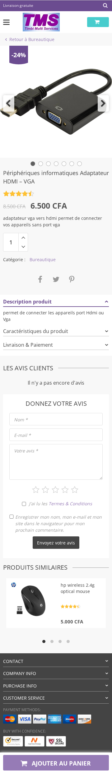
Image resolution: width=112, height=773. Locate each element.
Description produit (27, 301)
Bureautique (43, 259)
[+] (23, 237)
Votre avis (26, 451)
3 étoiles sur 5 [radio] (55, 489)
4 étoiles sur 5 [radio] (65, 489)
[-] (23, 247)
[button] (8, 103)
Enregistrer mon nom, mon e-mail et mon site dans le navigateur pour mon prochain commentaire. (58, 523)
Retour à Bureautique (31, 39)
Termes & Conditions (70, 504)
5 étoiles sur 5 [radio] (74, 489)
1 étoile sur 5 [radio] (36, 489)
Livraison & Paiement (28, 344)
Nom (21, 420)
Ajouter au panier (60, 763)
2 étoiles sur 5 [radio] (45, 489)
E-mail (22, 435)
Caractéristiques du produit (35, 331)
